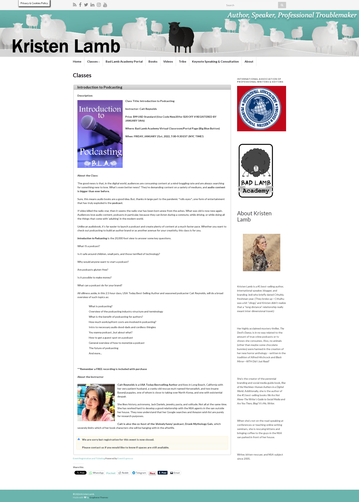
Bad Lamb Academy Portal (124, 61)
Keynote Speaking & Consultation (215, 61)
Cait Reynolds (126, 384)
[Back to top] (350, 493)
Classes (92, 61)
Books (152, 61)
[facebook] (80, 4)
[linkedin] (92, 4)
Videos (168, 61)
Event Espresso (125, 458)
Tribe (182, 61)
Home (77, 61)
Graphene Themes (98, 497)
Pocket (111, 473)
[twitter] (86, 4)
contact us (98, 447)
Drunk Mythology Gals (199, 423)
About (249, 61)
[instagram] (99, 4)
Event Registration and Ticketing (89, 458)
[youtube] (105, 4)
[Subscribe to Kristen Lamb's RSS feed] (74, 4)
